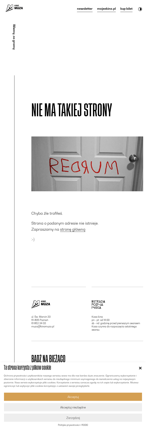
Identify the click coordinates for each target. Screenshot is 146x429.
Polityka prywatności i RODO (73, 425)
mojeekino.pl (106, 8)
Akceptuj (73, 397)
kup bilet (126, 8)
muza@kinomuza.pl (42, 326)
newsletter (85, 8)
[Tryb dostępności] (140, 9)
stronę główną (72, 229)
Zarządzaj (73, 417)
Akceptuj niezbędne (73, 407)
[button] (140, 368)
